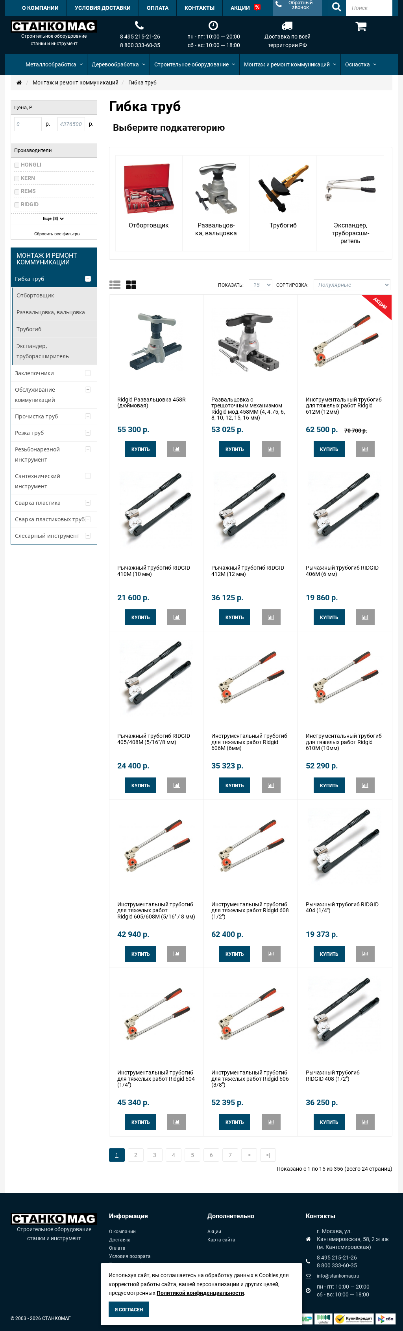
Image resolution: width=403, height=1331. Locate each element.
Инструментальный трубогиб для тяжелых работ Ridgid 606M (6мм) (249, 742)
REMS (28, 191)
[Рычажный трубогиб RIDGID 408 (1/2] (345, 1015)
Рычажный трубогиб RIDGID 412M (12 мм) (247, 571)
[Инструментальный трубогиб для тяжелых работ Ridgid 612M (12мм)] (345, 341)
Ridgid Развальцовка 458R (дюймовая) (151, 402)
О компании (122, 1231)
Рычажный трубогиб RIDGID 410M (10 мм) (153, 571)
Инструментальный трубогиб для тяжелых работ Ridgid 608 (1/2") (250, 910)
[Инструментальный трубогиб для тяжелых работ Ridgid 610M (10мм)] (345, 678)
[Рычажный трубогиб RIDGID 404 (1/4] (345, 846)
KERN (28, 178)
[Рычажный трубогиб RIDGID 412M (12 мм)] (250, 510)
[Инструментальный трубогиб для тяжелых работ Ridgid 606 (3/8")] (250, 1015)
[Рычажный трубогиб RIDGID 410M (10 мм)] (156, 510)
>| (268, 1155)
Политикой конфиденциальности (200, 1293)
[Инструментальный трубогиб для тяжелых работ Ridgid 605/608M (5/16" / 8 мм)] (156, 846)
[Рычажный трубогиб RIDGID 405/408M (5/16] (156, 678)
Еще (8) (51, 218)
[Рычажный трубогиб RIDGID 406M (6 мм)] (345, 510)
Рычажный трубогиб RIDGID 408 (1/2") (333, 1075)
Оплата (117, 1248)
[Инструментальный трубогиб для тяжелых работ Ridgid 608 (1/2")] (250, 846)
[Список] (117, 284)
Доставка (120, 1240)
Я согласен (129, 1310)
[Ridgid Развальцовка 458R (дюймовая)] (156, 341)
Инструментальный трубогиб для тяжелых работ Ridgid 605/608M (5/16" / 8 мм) (156, 910)
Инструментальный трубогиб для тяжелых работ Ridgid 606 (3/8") (250, 1078)
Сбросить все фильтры (57, 233)
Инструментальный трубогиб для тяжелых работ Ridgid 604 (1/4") (156, 1078)
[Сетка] (134, 284)
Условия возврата (130, 1256)
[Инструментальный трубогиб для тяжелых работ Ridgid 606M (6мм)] (250, 678)
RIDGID (30, 204)
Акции (214, 1231)
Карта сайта (221, 1240)
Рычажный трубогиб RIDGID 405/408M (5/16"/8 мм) (153, 739)
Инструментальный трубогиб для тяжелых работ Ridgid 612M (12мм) (344, 405)
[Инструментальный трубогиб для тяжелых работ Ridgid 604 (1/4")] (156, 1015)
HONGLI (31, 164)
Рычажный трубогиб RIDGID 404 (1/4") (342, 907)
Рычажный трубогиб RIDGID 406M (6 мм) (342, 571)
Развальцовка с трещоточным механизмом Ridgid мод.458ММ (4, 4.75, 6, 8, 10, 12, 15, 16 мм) (248, 408)
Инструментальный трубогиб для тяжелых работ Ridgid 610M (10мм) (344, 742)
